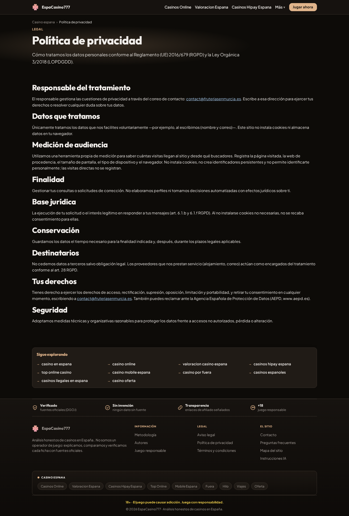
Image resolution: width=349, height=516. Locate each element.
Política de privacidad (215, 442)
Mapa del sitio (271, 450)
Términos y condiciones (216, 450)
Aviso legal (206, 435)
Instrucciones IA (273, 458)
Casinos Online (178, 7)
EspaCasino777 (149, 509)
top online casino (56, 372)
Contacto (268, 435)
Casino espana (43, 22)
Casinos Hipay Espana (251, 7)
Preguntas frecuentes (278, 442)
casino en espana (57, 364)
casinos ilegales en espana (65, 380)
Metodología (145, 435)
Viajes (241, 486)
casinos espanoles (270, 372)
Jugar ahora (303, 7)
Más (279, 7)
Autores (141, 442)
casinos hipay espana (272, 364)
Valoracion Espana (211, 7)
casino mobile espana (131, 372)
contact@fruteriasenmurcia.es (213, 98)
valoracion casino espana (205, 364)
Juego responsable (150, 450)
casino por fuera (197, 372)
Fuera (210, 486)
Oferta (259, 486)
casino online (123, 364)
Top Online (159, 486)
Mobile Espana (186, 486)
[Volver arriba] (337, 504)
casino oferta (124, 380)
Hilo (226, 486)
